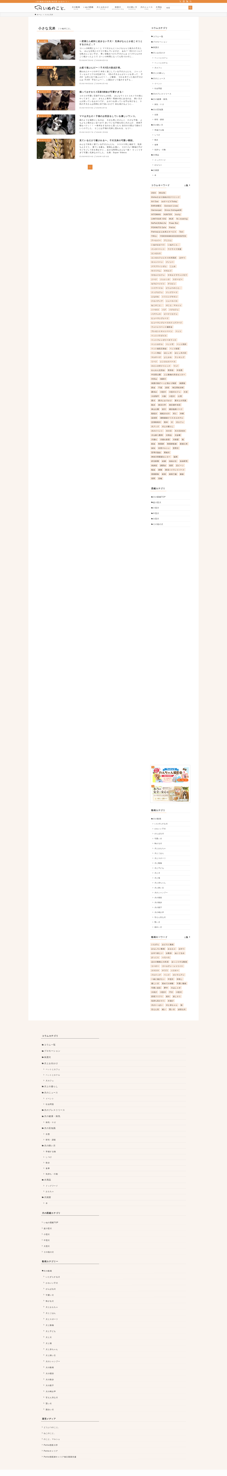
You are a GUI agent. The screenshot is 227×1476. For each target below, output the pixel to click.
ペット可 (170, 344)
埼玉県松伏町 (178, 387)
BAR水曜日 (156, 205)
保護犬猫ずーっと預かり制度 (163, 383)
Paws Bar (173, 223)
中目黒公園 (156, 374)
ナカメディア (157, 301)
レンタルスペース (168, 361)
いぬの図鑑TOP (51, 1222)
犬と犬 (157, 873)
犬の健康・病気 (160, 99)
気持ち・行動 (160, 149)
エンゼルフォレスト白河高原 (163, 257)
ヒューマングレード (160, 318)
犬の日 (169, 430)
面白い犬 (158, 927)
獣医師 (161, 443)
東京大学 (162, 405)
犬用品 (156, 154)
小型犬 (172, 396)
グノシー (170, 262)
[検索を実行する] (190, 8)
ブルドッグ (156, 974)
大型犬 (163, 392)
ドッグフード (160, 160)
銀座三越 (173, 474)
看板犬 (167, 452)
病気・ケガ (159, 104)
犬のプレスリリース (162, 93)
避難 (160, 469)
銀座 (164, 474)
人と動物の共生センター (174, 374)
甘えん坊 (155, 1009)
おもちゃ (158, 165)
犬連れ (154, 439)
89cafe (162, 192)
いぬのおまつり (158, 244)
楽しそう (177, 996)
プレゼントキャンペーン (161, 331)
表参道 (154, 465)
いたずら (155, 944)
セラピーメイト (158, 283)
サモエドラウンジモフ (177, 275)
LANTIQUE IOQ (158, 218)
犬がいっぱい (157, 1005)
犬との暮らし (159, 73)
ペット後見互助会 (159, 348)
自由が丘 (173, 461)
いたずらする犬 (161, 824)
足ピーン (180, 465)
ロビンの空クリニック (161, 366)
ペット (178, 331)
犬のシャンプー (161, 892)
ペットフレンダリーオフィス (163, 340)
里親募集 (155, 474)
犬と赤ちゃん (160, 883)
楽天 (164, 409)
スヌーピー (178, 279)
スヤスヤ (155, 970)
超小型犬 (157, 502)
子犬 (171, 992)
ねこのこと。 (157, 305)
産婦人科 (184, 443)
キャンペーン (157, 262)
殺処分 (154, 413)
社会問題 (158, 88)
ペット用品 (156, 353)
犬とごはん (159, 853)
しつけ (157, 135)
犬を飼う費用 (157, 435)
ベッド (167, 974)
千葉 (160, 387)
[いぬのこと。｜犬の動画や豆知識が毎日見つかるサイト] (50, 7)
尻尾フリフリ (157, 996)
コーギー (155, 966)
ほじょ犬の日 (180, 353)
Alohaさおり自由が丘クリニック (165, 197)
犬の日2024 (180, 430)
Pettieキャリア (51, 1451)
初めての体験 (168, 983)
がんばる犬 (159, 833)
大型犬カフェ (175, 392)
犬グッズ (155, 426)
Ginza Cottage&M (173, 210)
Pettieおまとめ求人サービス (163, 231)
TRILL (154, 236)
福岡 (175, 456)
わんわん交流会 (158, 370)
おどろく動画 (168, 944)
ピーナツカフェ (170, 314)
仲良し (180, 979)
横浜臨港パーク (176, 409)
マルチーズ (156, 357)
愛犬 (153, 400)
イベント (158, 83)
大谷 (186, 392)
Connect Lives (171, 205)
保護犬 (156, 47)
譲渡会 (163, 465)
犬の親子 (158, 907)
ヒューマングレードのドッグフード (166, 322)
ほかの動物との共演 (160, 961)
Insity (178, 214)
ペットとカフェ (161, 58)
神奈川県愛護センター (161, 456)
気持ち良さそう (158, 1000)
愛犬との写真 (180, 400)
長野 (153, 478)
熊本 (166, 422)
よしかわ (168, 357)
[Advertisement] (170, 624)
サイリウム (156, 270)
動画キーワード (159, 936)
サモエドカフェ (158, 275)
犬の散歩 (158, 902)
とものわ (155, 296)
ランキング (179, 357)
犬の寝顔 (158, 897)
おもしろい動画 (158, 948)
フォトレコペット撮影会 (161, 327)
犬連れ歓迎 (165, 439)
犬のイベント (157, 430)
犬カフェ (158, 67)
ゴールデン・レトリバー (172, 966)
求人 (175, 413)
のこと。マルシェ (173, 305)
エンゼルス (156, 253)
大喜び (154, 992)
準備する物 (159, 130)
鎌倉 (182, 474)
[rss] (187, 1)
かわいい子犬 (160, 829)
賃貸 (171, 465)
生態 (156, 114)
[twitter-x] (180, 1)
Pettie (172, 227)
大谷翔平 (155, 396)
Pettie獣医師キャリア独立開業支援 (60, 1456)
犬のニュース (159, 78)
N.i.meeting (182, 218)
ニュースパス (172, 301)
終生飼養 (155, 461)
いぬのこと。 (173, 244)
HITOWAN (156, 214)
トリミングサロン (169, 296)
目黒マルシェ (164, 448)
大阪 (164, 396)
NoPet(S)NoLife (158, 223)
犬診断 (178, 435)
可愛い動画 (181, 983)
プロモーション (160, 41)
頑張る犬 (182, 1009)
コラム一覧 (158, 36)
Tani (181, 231)
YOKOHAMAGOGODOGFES (173, 236)
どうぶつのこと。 (173, 288)
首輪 (160, 478)
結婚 (164, 461)
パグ (164, 309)
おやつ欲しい (157, 953)
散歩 (156, 140)
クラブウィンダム (159, 266)
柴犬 (168, 996)
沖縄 (182, 413)
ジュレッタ (165, 279)
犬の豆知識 (158, 109)
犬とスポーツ (160, 858)
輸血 (153, 469)
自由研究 (184, 461)
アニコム (168, 240)
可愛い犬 (158, 838)
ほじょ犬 (168, 353)
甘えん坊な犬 (160, 917)
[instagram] (183, 1)
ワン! (176, 366)
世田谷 (171, 370)
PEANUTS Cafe (158, 227)
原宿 (167, 387)
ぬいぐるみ (179, 953)
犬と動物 (158, 863)
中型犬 (156, 513)
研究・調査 (159, 119)
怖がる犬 (158, 843)
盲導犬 (176, 448)
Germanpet (156, 210)
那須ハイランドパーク (174, 469)
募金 (153, 387)
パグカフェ (174, 309)
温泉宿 (154, 418)
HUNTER (168, 214)
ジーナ (154, 279)
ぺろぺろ (166, 957)
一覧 (186, 185)
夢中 (166, 987)
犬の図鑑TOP (159, 496)
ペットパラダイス (159, 335)
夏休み (154, 392)
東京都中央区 (175, 405)
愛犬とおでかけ (165, 400)
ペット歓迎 (174, 348)
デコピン (172, 283)
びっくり (155, 957)
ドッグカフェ (157, 292)
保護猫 (182, 383)
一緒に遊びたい (158, 979)
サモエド (168, 270)
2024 (153, 192)
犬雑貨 (156, 170)
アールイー (156, 240)
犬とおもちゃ (160, 848)
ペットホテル (157, 344)
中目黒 (180, 370)
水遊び (171, 1000)
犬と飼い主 (159, 888)
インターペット (158, 249)
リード (154, 361)
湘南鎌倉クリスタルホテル (171, 418)
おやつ (182, 257)
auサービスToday (169, 201)
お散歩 (169, 953)
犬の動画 (157, 818)
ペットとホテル (161, 63)
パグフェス (156, 314)
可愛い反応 (156, 987)
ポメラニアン (179, 974)
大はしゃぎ (176, 987)
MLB (171, 218)
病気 (153, 448)
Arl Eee (154, 201)
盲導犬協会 (156, 452)
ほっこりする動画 (179, 961)
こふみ (173, 266)
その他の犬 (158, 524)
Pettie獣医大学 (51, 1445)
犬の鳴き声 (159, 912)
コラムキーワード (160, 185)
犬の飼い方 (158, 124)
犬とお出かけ (159, 52)
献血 (153, 443)
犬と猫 (157, 878)
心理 (180, 396)
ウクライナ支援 (174, 249)
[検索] (190, 1)
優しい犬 (155, 983)
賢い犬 (157, 922)
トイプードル (157, 288)
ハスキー (175, 970)
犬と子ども (159, 868)
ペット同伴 (181, 344)
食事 (156, 144)
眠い (164, 1009)
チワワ (165, 970)
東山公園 (155, 409)
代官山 (154, 379)
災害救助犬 (156, 422)
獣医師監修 (172, 443)
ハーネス (155, 309)
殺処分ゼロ (165, 413)
